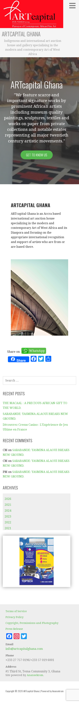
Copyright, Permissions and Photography (32, 623)
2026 (8, 499)
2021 (8, 528)
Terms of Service (16, 611)
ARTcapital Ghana (21, 34)
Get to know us (36, 154)
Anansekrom (35, 675)
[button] (73, 5)
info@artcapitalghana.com (24, 649)
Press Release (14, 628)
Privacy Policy (15, 617)
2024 (8, 510)
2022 (8, 522)
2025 (8, 504)
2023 (8, 516)
